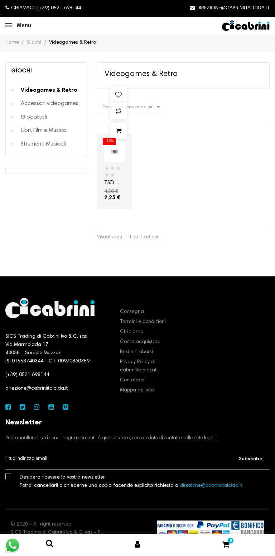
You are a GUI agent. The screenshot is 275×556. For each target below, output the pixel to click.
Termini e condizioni (143, 321)
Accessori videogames (49, 103)
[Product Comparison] (119, 111)
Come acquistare (140, 341)
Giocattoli (34, 117)
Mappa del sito (137, 390)
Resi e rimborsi (136, 352)
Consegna (132, 311)
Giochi (21, 71)
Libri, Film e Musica (44, 130)
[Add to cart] (119, 131)
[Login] (137, 545)
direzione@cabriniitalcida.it (36, 388)
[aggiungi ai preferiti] (119, 95)
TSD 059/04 (112, 183)
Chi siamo (131, 331)
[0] (225, 545)
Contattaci (132, 380)
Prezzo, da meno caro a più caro (132, 108)
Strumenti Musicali (43, 144)
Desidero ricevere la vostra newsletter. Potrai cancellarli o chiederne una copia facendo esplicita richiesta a (131, 481)
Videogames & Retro (49, 90)
